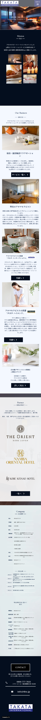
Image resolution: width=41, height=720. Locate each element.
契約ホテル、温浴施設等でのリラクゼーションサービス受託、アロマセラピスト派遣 (23, 533)
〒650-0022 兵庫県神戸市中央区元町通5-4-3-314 (24, 556)
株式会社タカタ (17, 518)
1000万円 (16, 526)
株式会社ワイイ (17, 560)
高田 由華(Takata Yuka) (19, 522)
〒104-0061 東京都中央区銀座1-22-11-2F (23, 552)
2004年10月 (16, 529)
